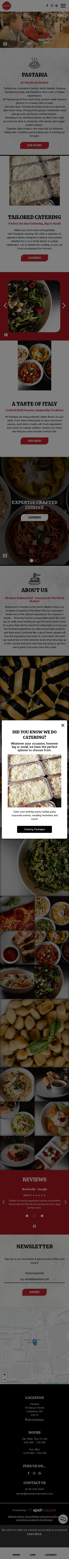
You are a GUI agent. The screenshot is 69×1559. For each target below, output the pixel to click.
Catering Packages (34, 829)
